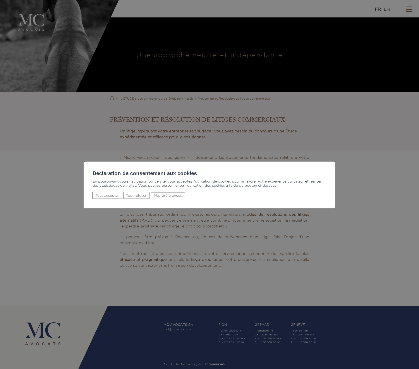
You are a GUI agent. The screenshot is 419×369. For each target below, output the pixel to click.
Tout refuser (136, 195)
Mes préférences (168, 195)
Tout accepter (107, 195)
